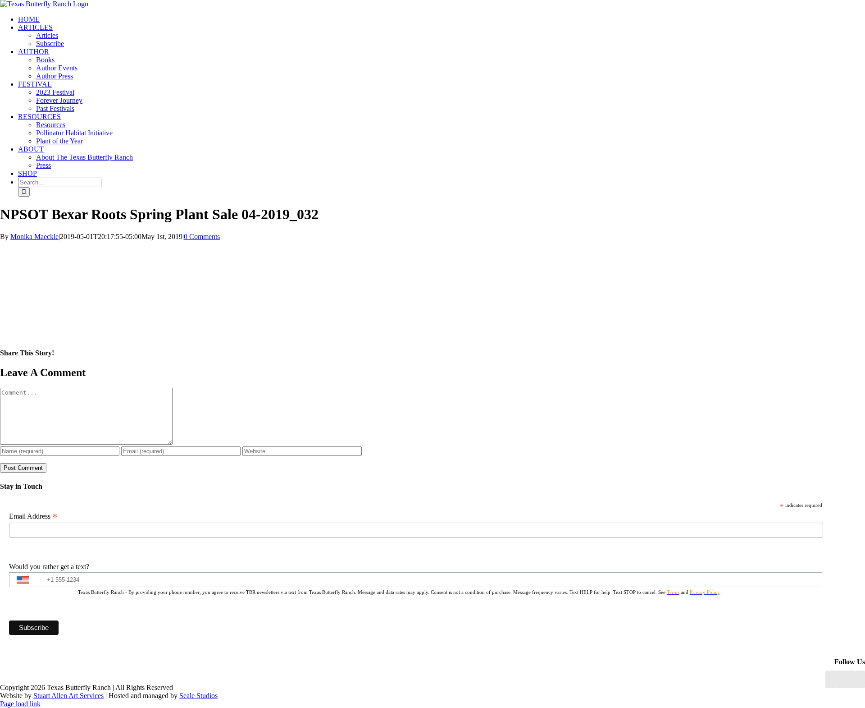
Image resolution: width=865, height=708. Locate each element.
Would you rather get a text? (49, 566)
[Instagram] (850, 679)
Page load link (20, 704)
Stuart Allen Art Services (68, 695)
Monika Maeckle (34, 236)
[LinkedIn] (840, 679)
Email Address (33, 516)
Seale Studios (198, 695)
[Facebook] (830, 679)
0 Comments (202, 236)
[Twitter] (860, 679)
